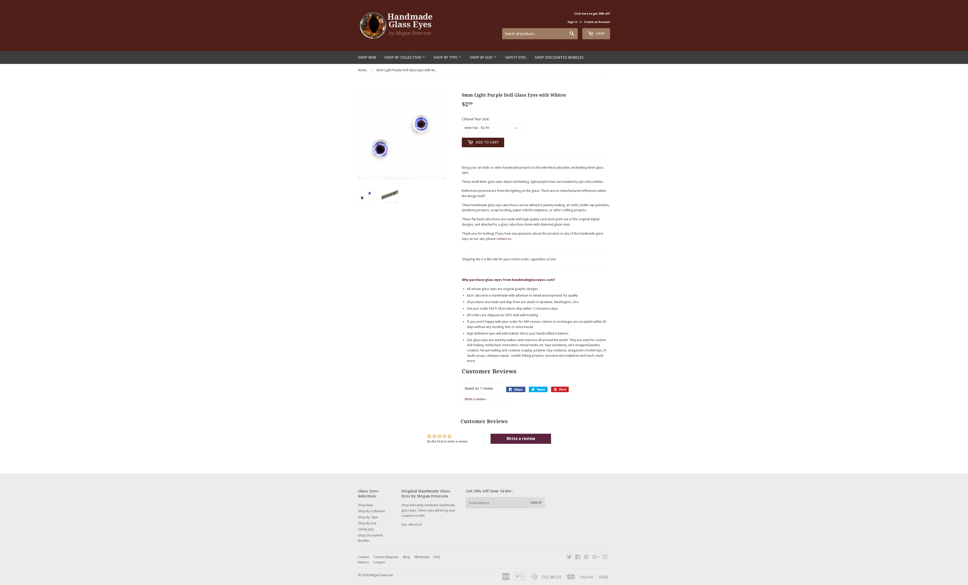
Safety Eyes (515, 57)
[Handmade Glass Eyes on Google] (595, 558)
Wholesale (421, 557)
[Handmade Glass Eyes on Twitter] (569, 558)
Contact (363, 557)
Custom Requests (386, 557)
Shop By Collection (403, 57)
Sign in (572, 22)
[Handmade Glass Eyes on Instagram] (605, 558)
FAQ (437, 557)
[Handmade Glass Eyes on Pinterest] (586, 558)
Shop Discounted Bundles (559, 57)
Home (362, 70)
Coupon (379, 562)
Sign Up (536, 502)
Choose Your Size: (476, 119)
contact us (503, 239)
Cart (600, 33)
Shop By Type (446, 57)
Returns (363, 562)
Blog (406, 557)
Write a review (475, 399)
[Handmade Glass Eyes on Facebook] (577, 558)
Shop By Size (482, 57)
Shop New (367, 57)
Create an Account (597, 22)
